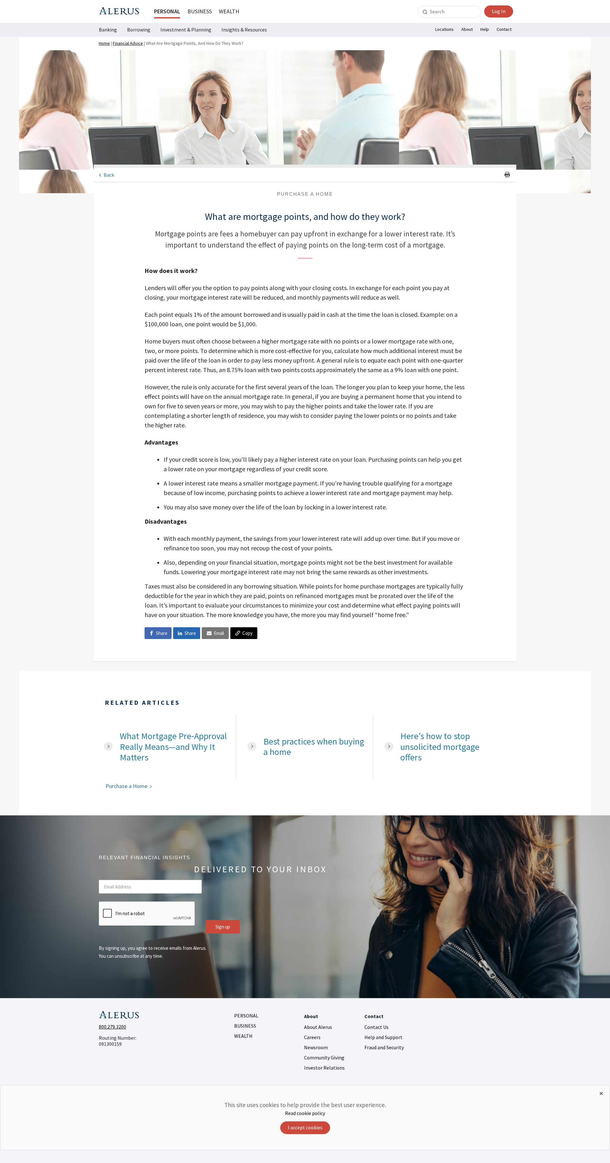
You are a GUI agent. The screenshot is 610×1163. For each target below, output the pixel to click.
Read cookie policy (305, 1113)
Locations (444, 29)
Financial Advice (128, 43)
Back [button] (109, 175)
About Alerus (318, 1027)
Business (199, 11)
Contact (504, 29)
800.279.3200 (112, 1027)
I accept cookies (305, 1127)
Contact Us (376, 1027)
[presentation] (147, 913)
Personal (167, 11)
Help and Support (383, 1037)
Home (104, 43)
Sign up (222, 927)
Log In (498, 11)
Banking (108, 29)
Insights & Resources (244, 29)
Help (484, 29)
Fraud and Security (384, 1047)
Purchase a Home (126, 786)
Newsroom (316, 1047)
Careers (312, 1037)
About (467, 29)
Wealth (229, 11)
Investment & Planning (185, 29)
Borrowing (138, 29)
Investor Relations (324, 1067)
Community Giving (324, 1057)
